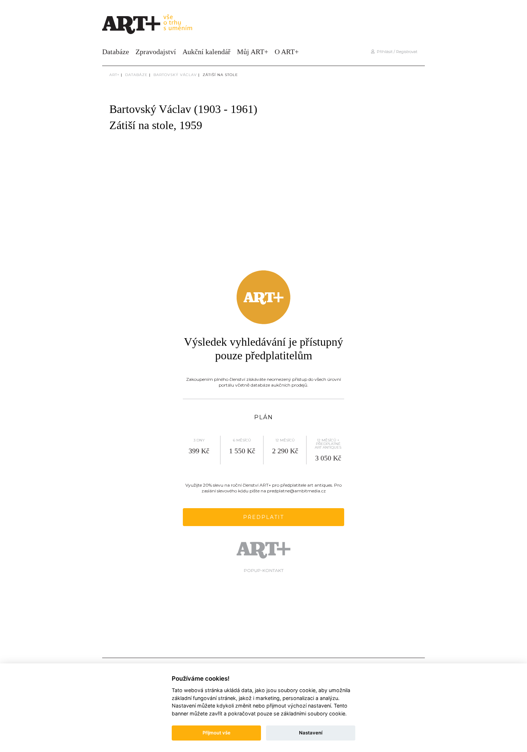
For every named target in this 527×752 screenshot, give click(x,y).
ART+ (114, 74)
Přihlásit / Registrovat (396, 51)
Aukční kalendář (206, 52)
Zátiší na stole (220, 74)
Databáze (115, 52)
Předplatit (263, 517)
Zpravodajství (156, 52)
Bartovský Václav (175, 74)
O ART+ (287, 52)
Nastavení (310, 733)
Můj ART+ (252, 52)
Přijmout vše (217, 733)
